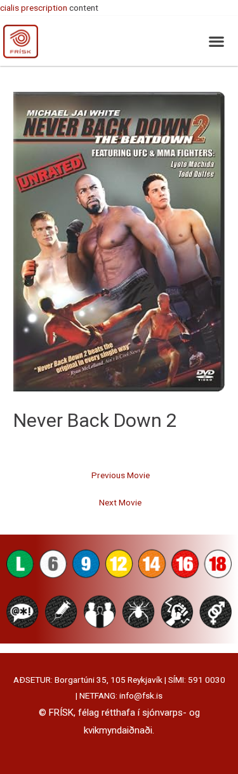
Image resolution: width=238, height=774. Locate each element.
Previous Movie (120, 475)
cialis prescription (33, 8)
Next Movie (120, 502)
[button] (216, 41)
